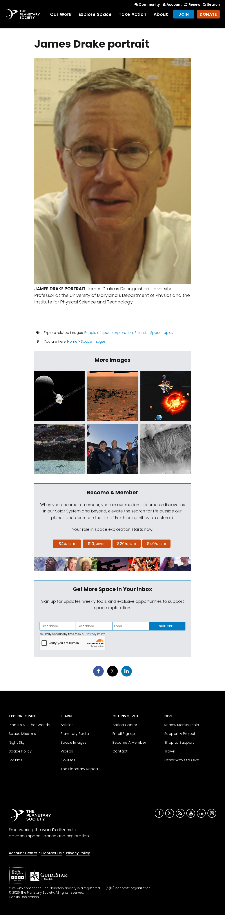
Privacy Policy (96, 634)
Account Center (23, 853)
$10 (96, 543)
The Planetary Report (79, 768)
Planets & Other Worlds (29, 724)
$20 (126, 543)
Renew (194, 4)
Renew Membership (181, 724)
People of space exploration (108, 332)
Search (213, 4)
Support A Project (180, 733)
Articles (67, 724)
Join (184, 14)
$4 (67, 543)
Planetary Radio (75, 733)
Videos (67, 751)
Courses (68, 760)
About (161, 14)
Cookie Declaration (24, 897)
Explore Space (95, 14)
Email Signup (123, 733)
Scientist (141, 332)
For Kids (15, 760)
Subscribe (167, 626)
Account (174, 4)
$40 (156, 543)
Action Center (124, 724)
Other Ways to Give (181, 760)
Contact (120, 751)
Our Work (61, 14)
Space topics (161, 332)
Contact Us (51, 853)
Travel (169, 751)
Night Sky (17, 742)
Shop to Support (179, 742)
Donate (208, 14)
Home (72, 341)
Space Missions (22, 733)
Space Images (93, 341)
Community (149, 4)
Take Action (133, 14)
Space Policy (20, 751)
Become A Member (129, 742)
